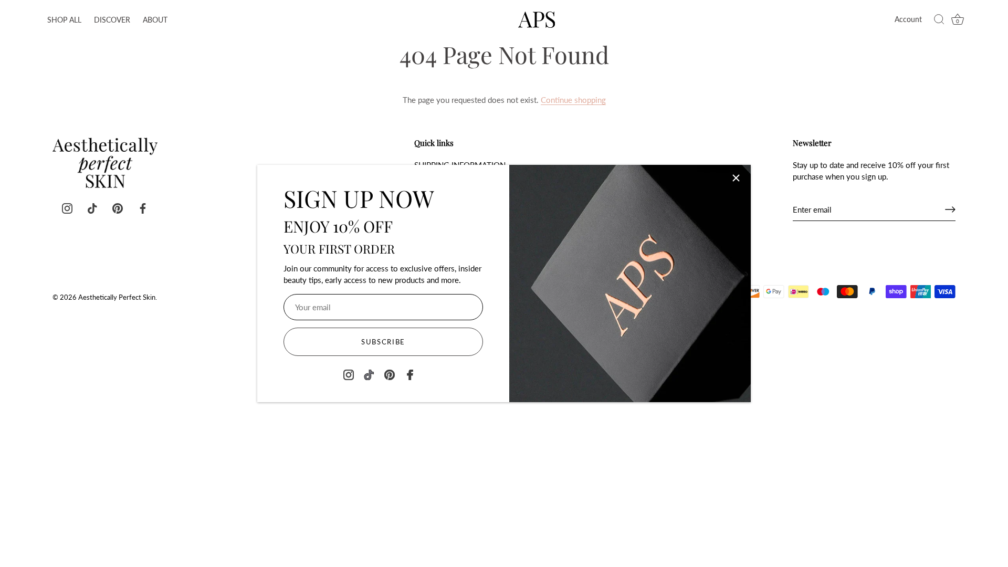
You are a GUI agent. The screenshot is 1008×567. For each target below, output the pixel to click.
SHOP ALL (64, 19)
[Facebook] (410, 373)
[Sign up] (950, 209)
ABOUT (155, 19)
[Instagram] (348, 373)
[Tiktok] (369, 373)
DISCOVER (112, 19)
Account (908, 19)
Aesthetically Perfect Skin (116, 297)
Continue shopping (573, 99)
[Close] (736, 178)
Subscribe (383, 342)
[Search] (939, 20)
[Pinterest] (389, 373)
